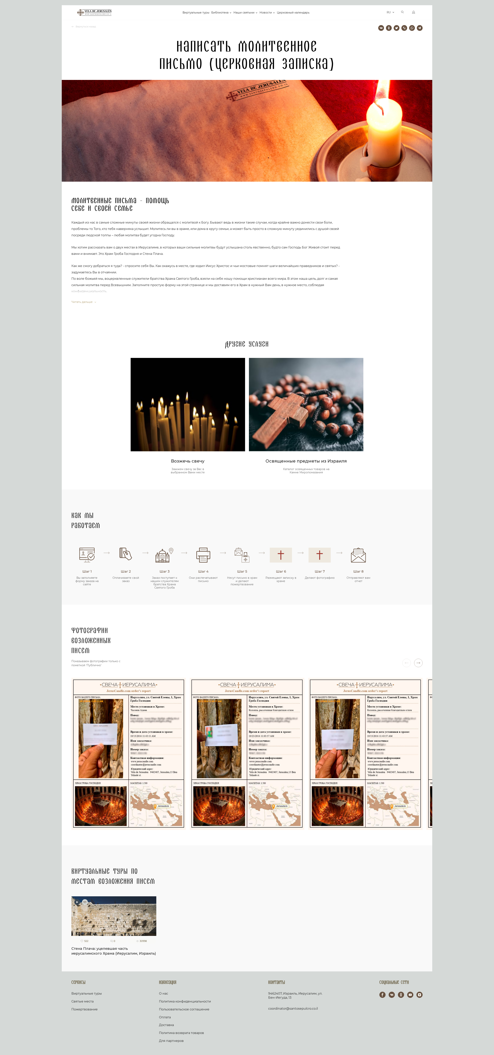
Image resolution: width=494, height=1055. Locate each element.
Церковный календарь (293, 12)
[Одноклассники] (389, 28)
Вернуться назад (85, 26)
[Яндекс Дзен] (419, 995)
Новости (266, 12)
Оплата (165, 1017)
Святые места (82, 1001)
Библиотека (219, 12)
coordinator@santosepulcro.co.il (293, 1008)
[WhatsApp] (412, 28)
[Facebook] (382, 995)
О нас (163, 993)
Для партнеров (171, 1041)
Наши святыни (244, 12)
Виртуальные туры (196, 12)
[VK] (392, 995)
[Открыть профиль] (413, 12)
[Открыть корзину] (383, 12)
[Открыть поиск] (402, 12)
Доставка (166, 1025)
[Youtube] (410, 995)
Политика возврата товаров (181, 1033)
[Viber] (404, 28)
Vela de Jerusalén (94, 12)
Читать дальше (82, 302)
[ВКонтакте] (381, 28)
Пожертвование (84, 1009)
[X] (396, 28)
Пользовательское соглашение (184, 1009)
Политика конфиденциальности (185, 1001)
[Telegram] (420, 28)
